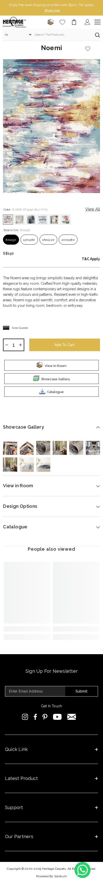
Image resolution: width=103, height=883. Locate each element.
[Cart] (74, 22)
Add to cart (64, 345)
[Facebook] (35, 717)
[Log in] (87, 22)
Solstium (60, 876)
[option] (51, 8)
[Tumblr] (71, 717)
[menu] (97, 22)
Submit (82, 691)
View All (92, 209)
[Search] (51, 35)
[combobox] (62, 35)
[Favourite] (62, 22)
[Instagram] (25, 717)
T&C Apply (91, 259)
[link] (27, 629)
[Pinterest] (45, 717)
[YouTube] (57, 717)
